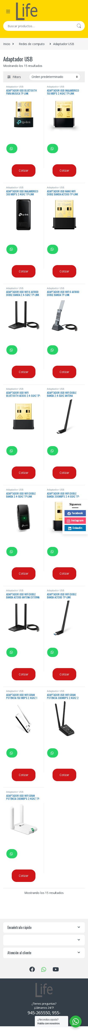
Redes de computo (32, 44)
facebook (77, 513)
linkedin (77, 528)
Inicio (6, 44)
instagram (77, 520)
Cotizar (23, 170)
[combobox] (38, 26)
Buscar (79, 26)
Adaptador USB (14, 86)
